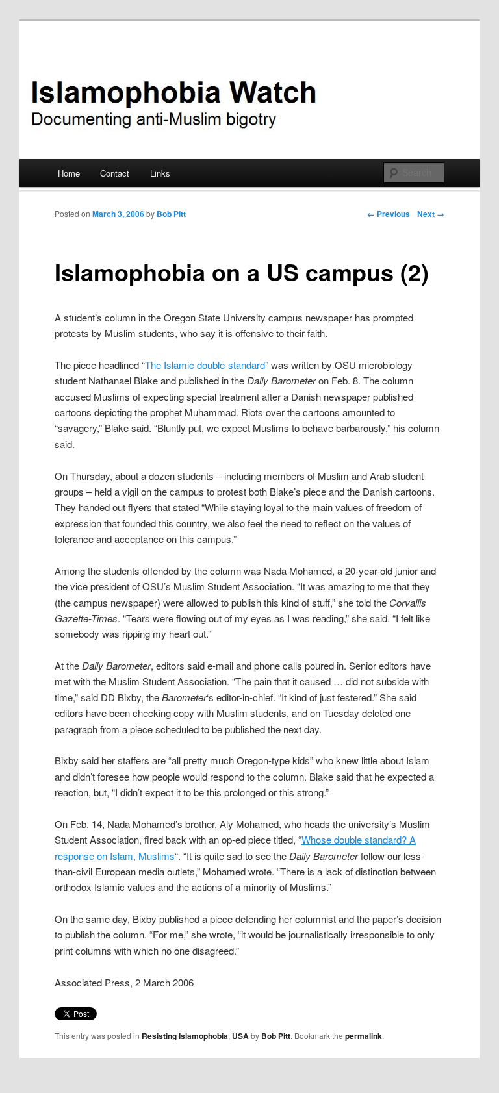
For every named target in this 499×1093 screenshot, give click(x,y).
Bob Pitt (171, 214)
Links (160, 173)
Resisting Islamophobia (185, 1036)
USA (240, 1036)
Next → (430, 214)
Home (69, 173)
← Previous (388, 214)
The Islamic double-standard (205, 364)
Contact (114, 173)
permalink (363, 1036)
